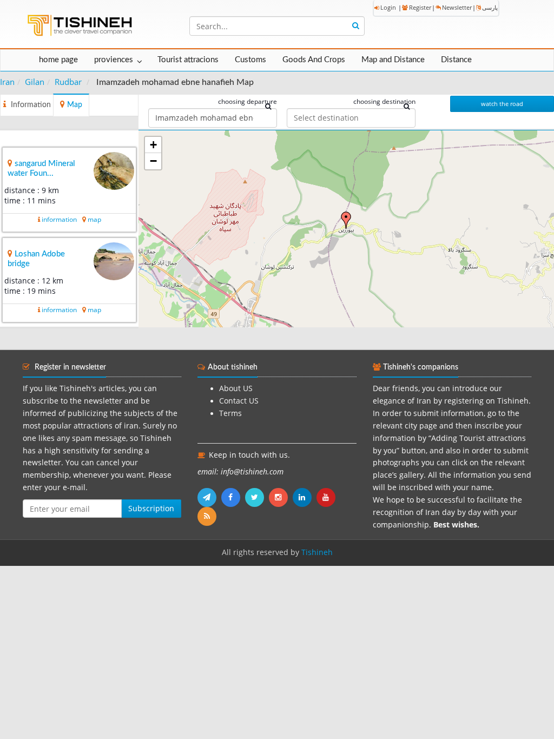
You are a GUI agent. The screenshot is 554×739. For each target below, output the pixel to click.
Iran (7, 81)
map (94, 219)
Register (420, 7)
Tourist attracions (188, 60)
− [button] (153, 161)
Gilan (34, 81)
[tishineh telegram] (209, 497)
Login (388, 7)
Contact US (239, 401)
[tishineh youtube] (327, 497)
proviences (113, 60)
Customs (250, 60)
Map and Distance (393, 60)
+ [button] (153, 144)
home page (58, 60)
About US (236, 388)
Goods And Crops (313, 60)
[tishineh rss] (208, 516)
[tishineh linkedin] (304, 497)
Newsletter (457, 7)
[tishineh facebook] (233, 497)
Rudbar (68, 81)
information (59, 219)
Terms (230, 413)
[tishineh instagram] (281, 497)
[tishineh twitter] (257, 497)
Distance (456, 60)
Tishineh (317, 552)
